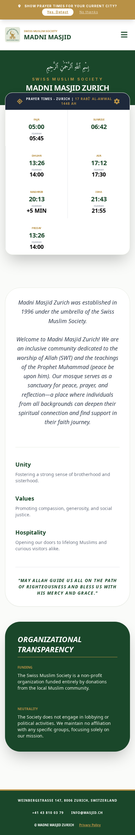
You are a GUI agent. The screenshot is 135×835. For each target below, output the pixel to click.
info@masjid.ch (87, 812)
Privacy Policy (90, 825)
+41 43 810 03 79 (48, 812)
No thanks (88, 12)
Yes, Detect (57, 12)
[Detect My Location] (20, 101)
